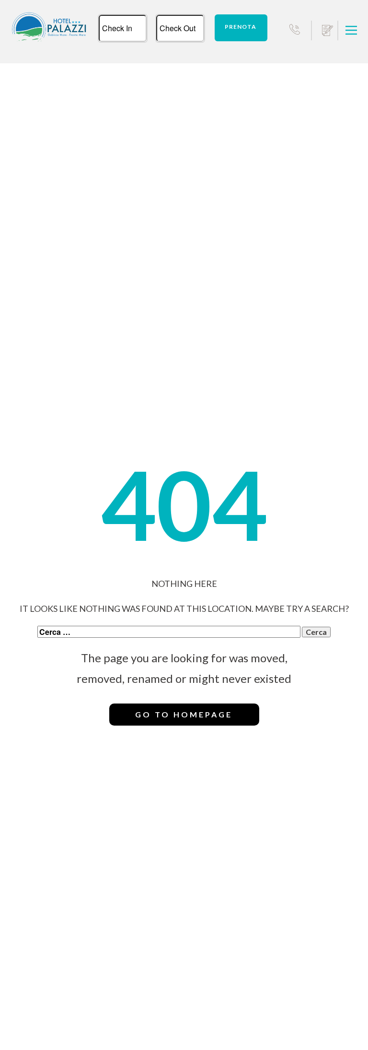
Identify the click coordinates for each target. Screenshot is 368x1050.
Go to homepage (183, 714)
